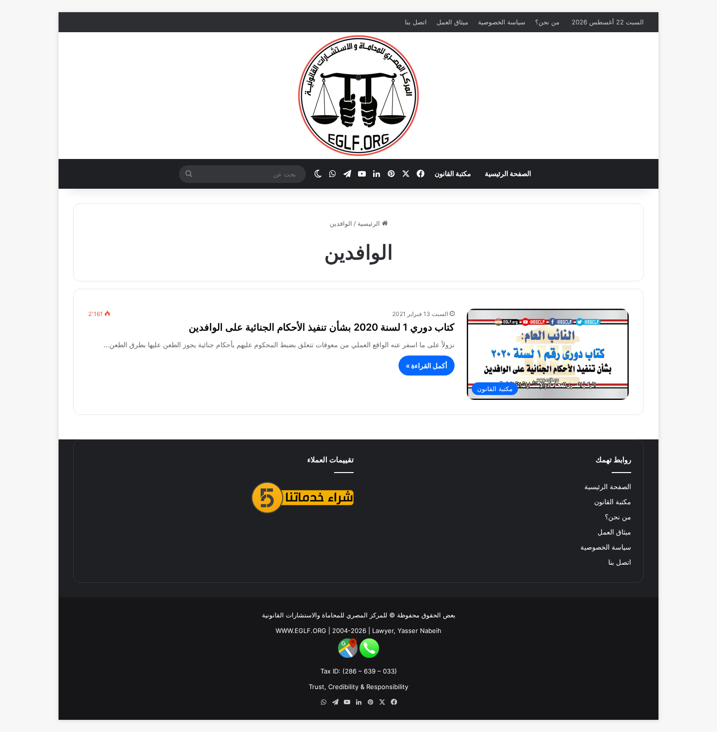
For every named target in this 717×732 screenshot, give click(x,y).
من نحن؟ (547, 22)
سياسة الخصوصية (501, 22)
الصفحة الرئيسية (508, 173)
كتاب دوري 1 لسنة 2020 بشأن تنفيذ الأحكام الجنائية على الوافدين (322, 327)
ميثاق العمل (452, 22)
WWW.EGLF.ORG (301, 630)
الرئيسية (370, 223)
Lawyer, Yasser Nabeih (406, 630)
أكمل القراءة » (426, 365)
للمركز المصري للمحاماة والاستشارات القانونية (324, 615)
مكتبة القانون (453, 173)
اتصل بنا (416, 22)
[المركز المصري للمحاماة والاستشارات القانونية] (358, 96)
